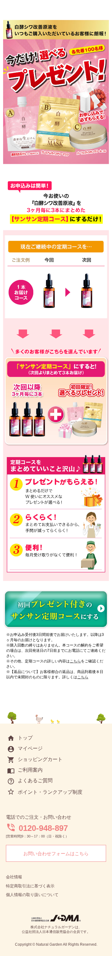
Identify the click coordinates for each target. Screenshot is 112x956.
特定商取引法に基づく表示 (30, 886)
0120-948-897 (43, 828)
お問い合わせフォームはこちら (56, 853)
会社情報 (14, 877)
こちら (75, 661)
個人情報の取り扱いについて (32, 894)
